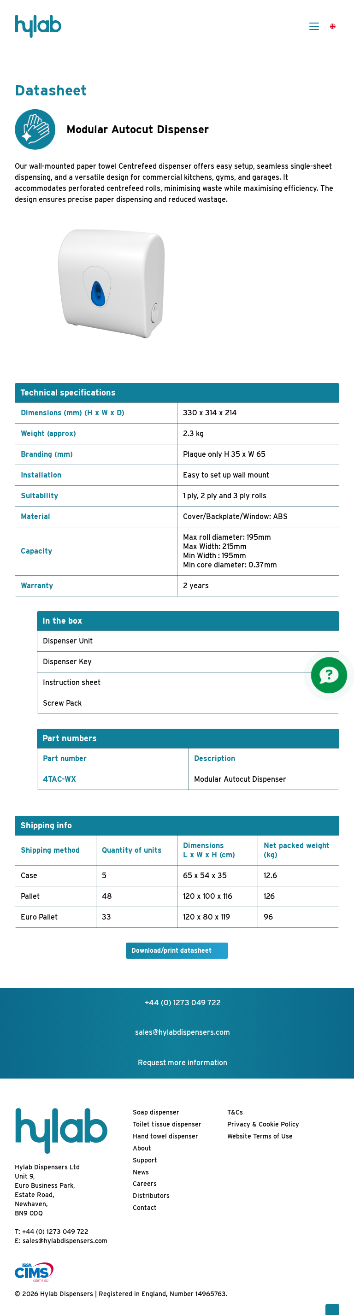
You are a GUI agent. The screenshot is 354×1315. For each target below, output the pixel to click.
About (142, 1148)
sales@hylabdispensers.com (65, 1240)
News (141, 1172)
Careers (145, 1183)
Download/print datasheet (171, 950)
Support (145, 1160)
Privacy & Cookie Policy (263, 1124)
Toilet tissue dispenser (167, 1124)
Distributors (151, 1195)
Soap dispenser (156, 1112)
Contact (145, 1207)
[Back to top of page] (332, 1309)
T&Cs (235, 1112)
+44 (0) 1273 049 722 (55, 1231)
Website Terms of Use (260, 1136)
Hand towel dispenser (165, 1136)
